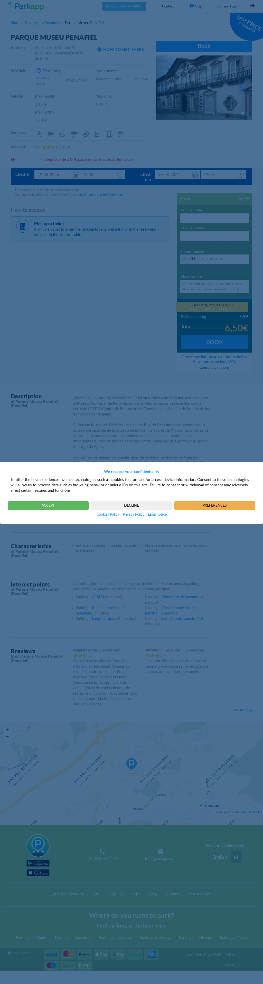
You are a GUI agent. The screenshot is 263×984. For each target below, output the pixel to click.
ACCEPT (48, 505)
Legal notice (157, 514)
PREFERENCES (215, 505)
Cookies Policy (108, 514)
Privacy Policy (133, 514)
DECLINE (131, 505)
